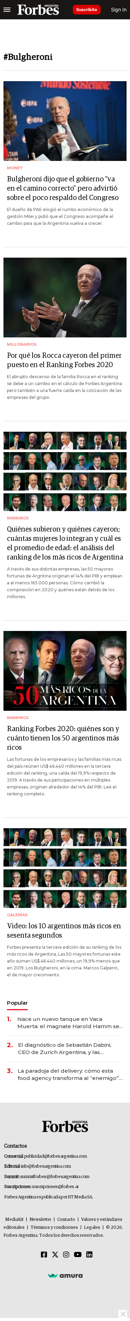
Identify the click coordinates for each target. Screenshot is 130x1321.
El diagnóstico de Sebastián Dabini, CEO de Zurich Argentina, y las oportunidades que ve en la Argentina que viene (69, 1049)
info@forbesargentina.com (46, 1166)
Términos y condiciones (54, 1227)
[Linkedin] (89, 1255)
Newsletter (40, 1219)
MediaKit (14, 1219)
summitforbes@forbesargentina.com (54, 1177)
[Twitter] (55, 1255)
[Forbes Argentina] (38, 9)
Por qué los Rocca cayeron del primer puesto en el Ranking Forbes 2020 (64, 360)
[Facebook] (44, 1255)
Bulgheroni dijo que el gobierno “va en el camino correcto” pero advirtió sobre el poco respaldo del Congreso (63, 188)
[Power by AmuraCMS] (65, 1275)
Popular (17, 1002)
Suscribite (86, 9)
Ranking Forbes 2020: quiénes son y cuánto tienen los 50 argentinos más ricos (63, 738)
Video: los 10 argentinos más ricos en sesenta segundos (64, 931)
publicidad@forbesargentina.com (55, 1156)
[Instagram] (66, 1255)
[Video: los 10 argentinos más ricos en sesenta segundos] (65, 868)
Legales (92, 1227)
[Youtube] (78, 1255)
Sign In (119, 9)
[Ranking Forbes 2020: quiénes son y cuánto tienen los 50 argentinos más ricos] (65, 671)
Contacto (66, 1219)
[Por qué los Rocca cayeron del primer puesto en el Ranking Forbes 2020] (65, 297)
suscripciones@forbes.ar (55, 1187)
